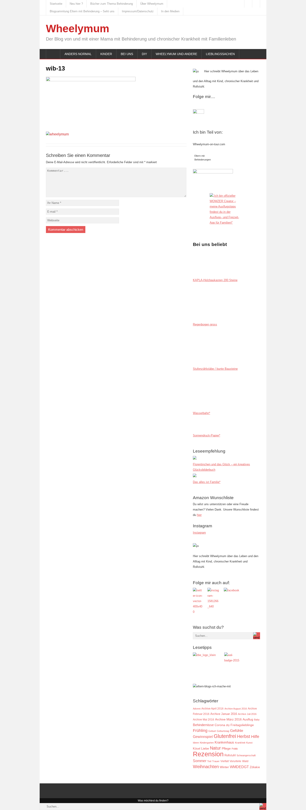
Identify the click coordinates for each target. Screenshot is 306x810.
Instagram (199, 532)
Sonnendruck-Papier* (206, 435)
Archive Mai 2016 (203, 719)
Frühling (200, 730)
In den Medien (170, 11)
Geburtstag (223, 731)
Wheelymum (77, 28)
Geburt (212, 731)
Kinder (106, 54)
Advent (196, 708)
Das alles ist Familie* (206, 482)
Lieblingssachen (220, 54)
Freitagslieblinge (242, 725)
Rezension (208, 754)
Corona (220, 725)
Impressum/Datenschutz (138, 11)
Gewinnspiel (203, 737)
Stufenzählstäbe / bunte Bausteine (215, 368)
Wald (245, 761)
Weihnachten (206, 766)
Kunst (249, 742)
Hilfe (255, 736)
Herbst (243, 736)
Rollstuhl (230, 755)
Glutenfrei (225, 736)
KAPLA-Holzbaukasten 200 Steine (215, 280)
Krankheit (240, 742)
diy (228, 725)
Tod (209, 761)
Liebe (205, 748)
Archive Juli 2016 (247, 714)
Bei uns (127, 54)
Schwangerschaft (246, 755)
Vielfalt (224, 761)
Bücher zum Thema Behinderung (111, 3)
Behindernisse (203, 725)
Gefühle (236, 730)
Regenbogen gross (205, 324)
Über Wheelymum (151, 3)
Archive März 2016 (228, 719)
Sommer (199, 761)
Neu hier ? (76, 3)
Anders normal (78, 54)
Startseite (56, 3)
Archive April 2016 (212, 708)
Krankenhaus (224, 742)
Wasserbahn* (201, 413)
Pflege (226, 748)
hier (199, 515)
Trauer (216, 761)
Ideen (196, 742)
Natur (215, 748)
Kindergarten (207, 742)
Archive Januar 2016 (223, 714)
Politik (235, 748)
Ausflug (248, 719)
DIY (144, 54)
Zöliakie (255, 767)
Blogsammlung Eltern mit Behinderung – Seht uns (82, 11)
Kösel (196, 748)
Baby (257, 719)
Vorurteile (235, 761)
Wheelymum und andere (176, 54)
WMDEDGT (239, 767)
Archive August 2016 (235, 708)
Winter (224, 767)
